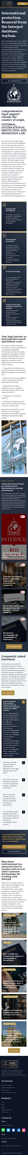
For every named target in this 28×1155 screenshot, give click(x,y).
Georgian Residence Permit (9, 1092)
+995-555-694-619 (7, 1125)
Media (3, 1107)
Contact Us (4, 1112)
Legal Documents (6, 1109)
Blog (2, 1104)
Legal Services (5, 1090)
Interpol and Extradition (8, 1087)
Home (3, 1102)
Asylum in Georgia (6, 1085)
